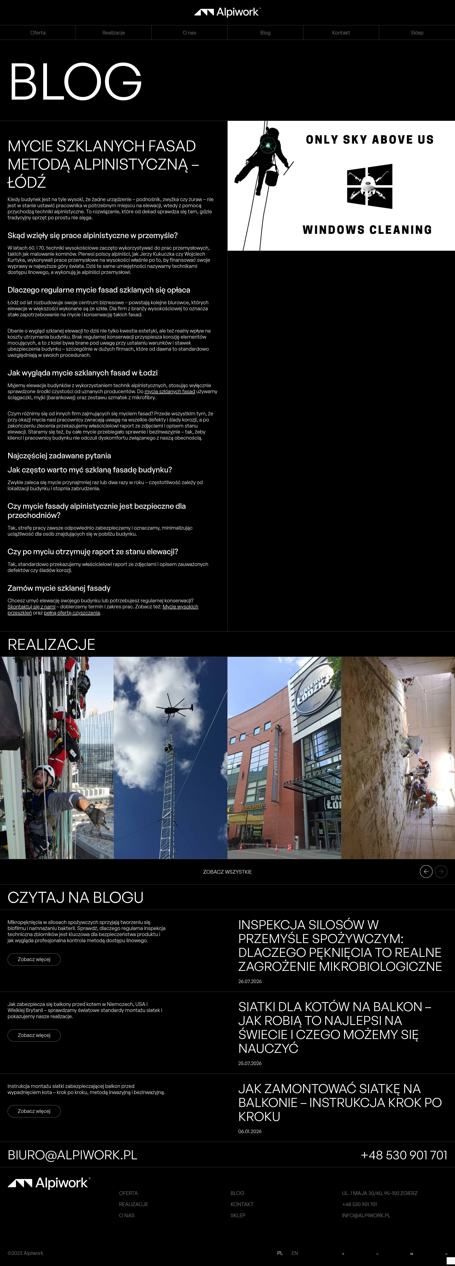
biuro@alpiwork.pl (72, 1154)
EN (295, 1253)
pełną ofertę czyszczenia (72, 612)
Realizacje (113, 32)
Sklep (417, 32)
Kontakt (341, 32)
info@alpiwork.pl (366, 1215)
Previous (441, 871)
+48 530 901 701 (403, 1154)
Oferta (38, 32)
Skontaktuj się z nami (31, 606)
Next (426, 871)
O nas (189, 32)
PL (280, 1253)
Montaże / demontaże (43, 845)
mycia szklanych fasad (170, 391)
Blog (265, 32)
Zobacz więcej (34, 959)
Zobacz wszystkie (227, 872)
